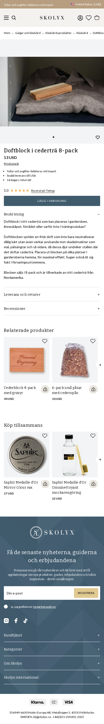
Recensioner (15, 309)
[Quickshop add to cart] (45, 389)
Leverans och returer (22, 295)
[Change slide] (53, 137)
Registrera (86, 593)
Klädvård (82, 33)
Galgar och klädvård (28, 33)
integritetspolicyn (44, 607)
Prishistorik (11, 163)
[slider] (52, 91)
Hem (7, 33)
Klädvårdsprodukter (58, 33)
